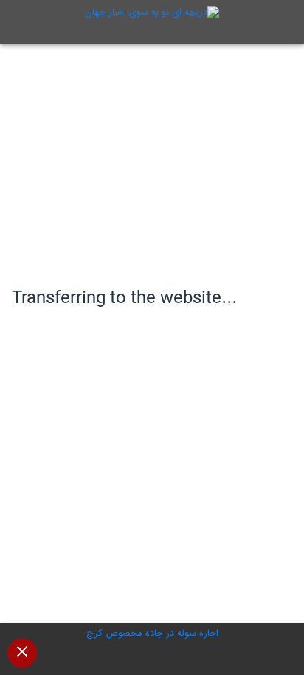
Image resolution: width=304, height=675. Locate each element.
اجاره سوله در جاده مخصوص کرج (152, 634)
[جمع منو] (22, 653)
